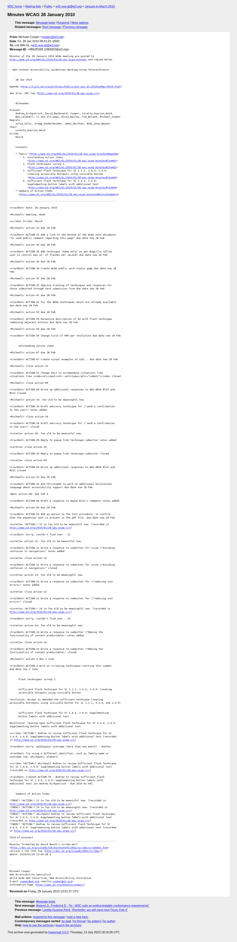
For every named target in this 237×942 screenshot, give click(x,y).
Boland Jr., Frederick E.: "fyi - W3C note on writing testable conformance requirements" (92, 905)
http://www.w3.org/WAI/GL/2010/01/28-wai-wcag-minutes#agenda (74, 153)
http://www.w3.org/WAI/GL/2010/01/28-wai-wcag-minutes (48, 59)
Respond (63, 22)
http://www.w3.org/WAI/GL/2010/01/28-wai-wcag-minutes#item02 (72, 167)
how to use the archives (38, 925)
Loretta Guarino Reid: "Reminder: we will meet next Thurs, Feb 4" (85, 909)
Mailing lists (33, 6)
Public (48, 6)
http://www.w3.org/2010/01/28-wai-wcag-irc (68, 93)
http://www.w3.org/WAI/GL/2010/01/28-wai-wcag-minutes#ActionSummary (69, 194)
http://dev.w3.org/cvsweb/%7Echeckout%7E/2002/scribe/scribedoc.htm (59, 847)
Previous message (75, 27)
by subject (94, 921)
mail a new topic (77, 916)
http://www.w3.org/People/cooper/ (60, 884)
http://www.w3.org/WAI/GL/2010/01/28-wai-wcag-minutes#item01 (72, 160)
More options (80, 22)
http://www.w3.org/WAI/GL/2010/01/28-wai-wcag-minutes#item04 (72, 187)
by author (109, 921)
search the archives (68, 925)
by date (66, 921)
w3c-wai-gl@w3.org (69, 6)
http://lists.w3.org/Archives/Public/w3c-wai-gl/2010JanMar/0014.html (71, 86)
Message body (45, 22)
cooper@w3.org (52, 37)
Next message (51, 27)
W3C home (14, 6)
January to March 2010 (100, 6)
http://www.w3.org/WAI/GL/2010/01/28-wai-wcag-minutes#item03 (72, 177)
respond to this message (49, 916)
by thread (79, 921)
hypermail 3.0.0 (58, 932)
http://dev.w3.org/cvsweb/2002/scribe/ (72, 851)
